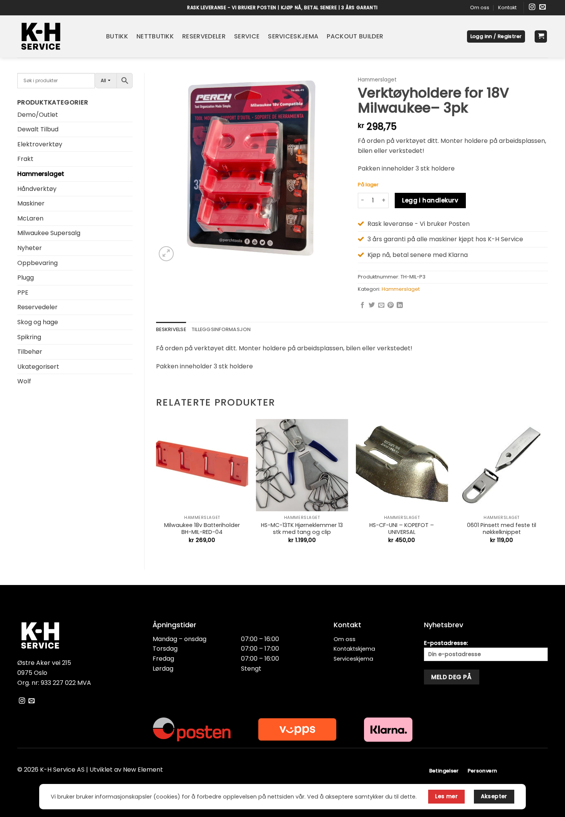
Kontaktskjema (354, 649)
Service (246, 36)
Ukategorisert (38, 366)
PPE (22, 292)
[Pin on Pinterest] (390, 305)
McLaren (30, 218)
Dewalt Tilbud (37, 129)
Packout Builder (355, 36)
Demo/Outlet (37, 114)
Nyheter (29, 248)
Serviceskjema (293, 36)
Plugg (25, 277)
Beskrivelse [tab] (171, 329)
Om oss (479, 7)
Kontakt (507, 7)
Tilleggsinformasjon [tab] (221, 329)
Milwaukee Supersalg (48, 233)
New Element (143, 769)
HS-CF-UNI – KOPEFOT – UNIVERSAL (401, 529)
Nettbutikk (155, 36)
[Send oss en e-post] (542, 7)
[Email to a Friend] (381, 305)
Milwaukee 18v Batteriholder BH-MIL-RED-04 (202, 529)
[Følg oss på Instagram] (532, 7)
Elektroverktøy (39, 144)
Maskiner (31, 203)
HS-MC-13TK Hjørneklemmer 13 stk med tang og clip (302, 529)
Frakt (25, 158)
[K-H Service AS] (56, 36)
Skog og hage (37, 322)
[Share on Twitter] (372, 305)
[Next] (547, 487)
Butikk (117, 36)
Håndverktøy (36, 188)
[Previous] (156, 487)
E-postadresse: (446, 643)
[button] (496, 36)
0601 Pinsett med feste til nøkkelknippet (501, 529)
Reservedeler (204, 36)
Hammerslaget (40, 173)
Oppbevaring (37, 263)
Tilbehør (29, 351)
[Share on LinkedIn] (400, 305)
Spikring (29, 337)
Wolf (24, 381)
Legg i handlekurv (430, 200)
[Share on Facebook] (362, 305)
